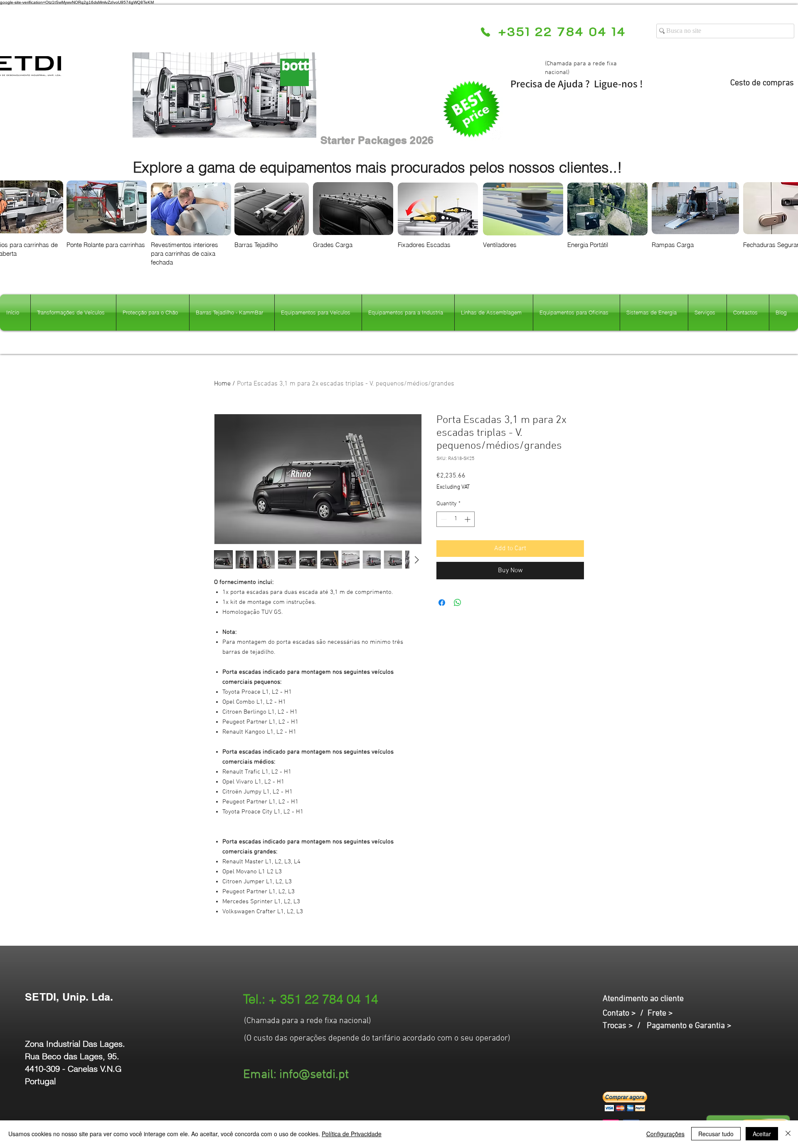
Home (222, 384)
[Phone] (485, 32)
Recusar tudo (716, 1134)
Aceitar (762, 1134)
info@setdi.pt (314, 1075)
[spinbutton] (455, 519)
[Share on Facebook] (442, 603)
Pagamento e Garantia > (689, 1026)
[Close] (788, 1133)
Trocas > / (625, 1026)
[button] (625, 1101)
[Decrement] (443, 519)
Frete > (660, 1013)
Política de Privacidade (352, 1134)
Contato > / (625, 1013)
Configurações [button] (665, 1134)
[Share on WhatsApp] (458, 603)
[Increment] (468, 519)
